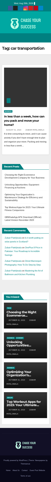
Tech (9, 308)
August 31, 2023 (14, 130)
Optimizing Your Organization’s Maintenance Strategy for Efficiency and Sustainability (23, 197)
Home (8, 470)
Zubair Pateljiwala (35, 130)
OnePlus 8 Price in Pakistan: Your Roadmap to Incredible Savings (23, 251)
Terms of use (25, 476)
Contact (25, 470)
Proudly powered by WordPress (16, 460)
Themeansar (25, 464)
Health (9, 397)
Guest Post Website (37, 470)
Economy (19, 338)
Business (8, 111)
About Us (16, 470)
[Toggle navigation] (46, 37)
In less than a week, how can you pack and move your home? (24, 121)
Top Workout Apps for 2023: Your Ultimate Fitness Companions (24, 405)
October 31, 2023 (17, 320)
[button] (40, 38)
